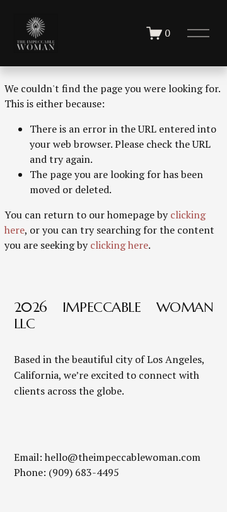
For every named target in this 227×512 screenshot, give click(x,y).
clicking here (119, 245)
